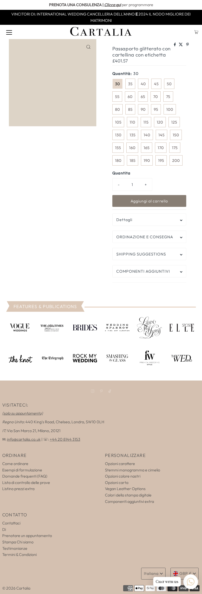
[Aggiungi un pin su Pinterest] (187, 44)
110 (132, 122)
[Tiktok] (109, 391)
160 (132, 147)
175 (175, 147)
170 (161, 147)
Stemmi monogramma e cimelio (132, 469)
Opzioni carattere (120, 463)
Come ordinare (15, 463)
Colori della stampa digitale (128, 495)
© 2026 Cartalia (16, 588)
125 (174, 122)
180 (118, 160)
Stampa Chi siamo (18, 541)
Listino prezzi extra (18, 488)
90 (143, 109)
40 (143, 83)
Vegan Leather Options (125, 488)
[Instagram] (92, 391)
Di (4, 529)
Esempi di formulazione (22, 469)
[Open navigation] (9, 32)
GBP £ (185, 573)
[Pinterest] (101, 391)
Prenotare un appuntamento (27, 535)
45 (156, 83)
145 (161, 134)
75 (168, 96)
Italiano (151, 573)
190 (147, 160)
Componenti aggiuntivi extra (129, 501)
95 (156, 109)
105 (118, 122)
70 (155, 96)
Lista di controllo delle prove (26, 482)
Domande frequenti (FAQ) (24, 476)
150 (176, 134)
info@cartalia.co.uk (24, 439)
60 (130, 96)
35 (130, 83)
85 (130, 109)
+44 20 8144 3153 (65, 439)
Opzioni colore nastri (122, 476)
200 (176, 160)
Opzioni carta (116, 482)
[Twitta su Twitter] (181, 44)
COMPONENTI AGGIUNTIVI (143, 271)
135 (132, 134)
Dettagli (124, 219)
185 (132, 160)
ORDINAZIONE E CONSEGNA (144, 236)
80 (117, 109)
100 (169, 109)
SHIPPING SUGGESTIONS (141, 254)
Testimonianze (14, 548)
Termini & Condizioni (19, 554)
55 (117, 96)
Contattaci (11, 523)
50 (169, 83)
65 (143, 96)
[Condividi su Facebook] (175, 44)
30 (117, 83)
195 (161, 160)
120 (160, 122)
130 (118, 134)
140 (147, 134)
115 (146, 122)
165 (147, 147)
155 (118, 147)
